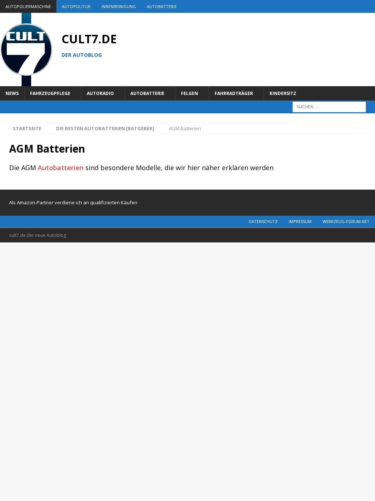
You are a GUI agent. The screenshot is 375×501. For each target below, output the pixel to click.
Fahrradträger (234, 93)
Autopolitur (76, 6)
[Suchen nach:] (329, 106)
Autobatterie (162, 6)
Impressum (300, 221)
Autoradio (100, 93)
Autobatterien (60, 167)
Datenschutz (263, 221)
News (12, 93)
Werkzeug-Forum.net (346, 221)
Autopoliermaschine (28, 6)
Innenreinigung (118, 6)
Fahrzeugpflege (50, 93)
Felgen (189, 93)
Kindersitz (283, 93)
